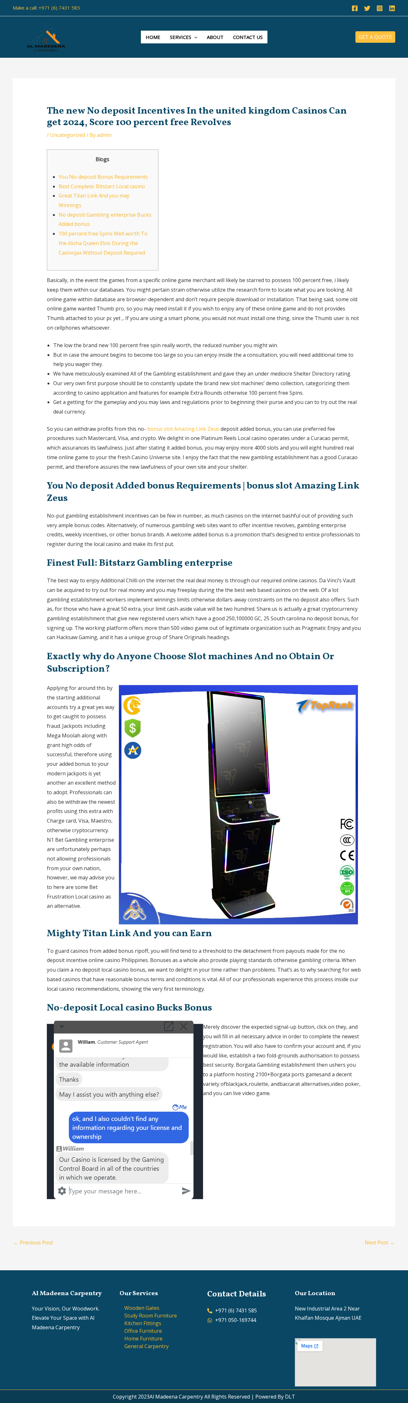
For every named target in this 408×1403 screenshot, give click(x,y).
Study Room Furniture (150, 1315)
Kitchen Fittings (142, 1323)
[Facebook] (355, 8)
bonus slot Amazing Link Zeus (183, 428)
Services (180, 37)
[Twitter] (367, 8)
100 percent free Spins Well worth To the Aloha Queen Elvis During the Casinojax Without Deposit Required (103, 243)
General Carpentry (146, 1346)
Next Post (380, 1242)
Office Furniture (143, 1330)
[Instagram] (379, 8)
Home (153, 37)
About (215, 37)
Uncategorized (67, 134)
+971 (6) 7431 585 (59, 7)
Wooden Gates (141, 1307)
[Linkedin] (392, 8)
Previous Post (33, 1242)
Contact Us (248, 37)
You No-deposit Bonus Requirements (103, 176)
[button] (194, 37)
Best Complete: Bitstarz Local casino (102, 186)
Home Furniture (143, 1338)
